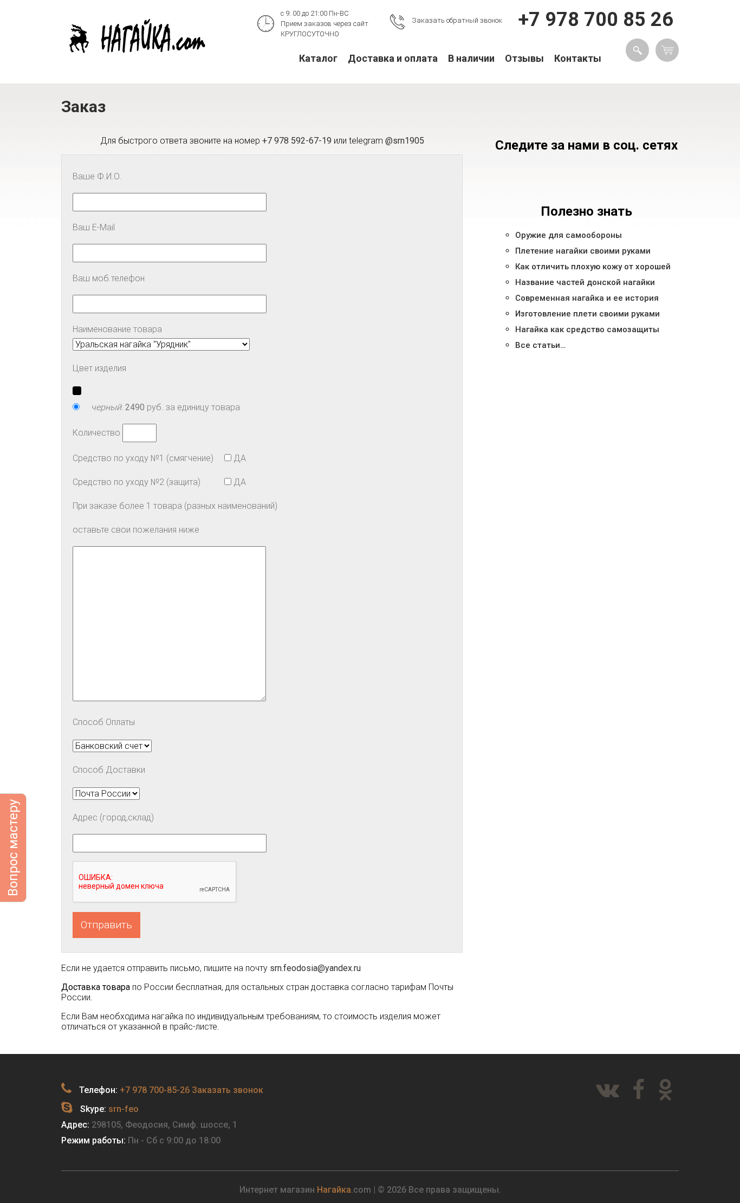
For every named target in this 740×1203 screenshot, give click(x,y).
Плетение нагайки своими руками (583, 251)
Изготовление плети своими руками (587, 314)
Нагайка (334, 1190)
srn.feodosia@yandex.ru (315, 968)
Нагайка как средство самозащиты (587, 329)
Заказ (83, 106)
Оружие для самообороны (568, 235)
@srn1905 (404, 140)
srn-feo (123, 1109)
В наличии (471, 58)
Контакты (577, 58)
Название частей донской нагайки (585, 282)
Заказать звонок (227, 1090)
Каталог (318, 58)
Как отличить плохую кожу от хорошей (593, 266)
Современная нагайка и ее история (587, 298)
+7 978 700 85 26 (595, 19)
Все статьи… (540, 345)
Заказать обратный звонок (457, 20)
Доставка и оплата (393, 58)
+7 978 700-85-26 (155, 1090)
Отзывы (524, 58)
